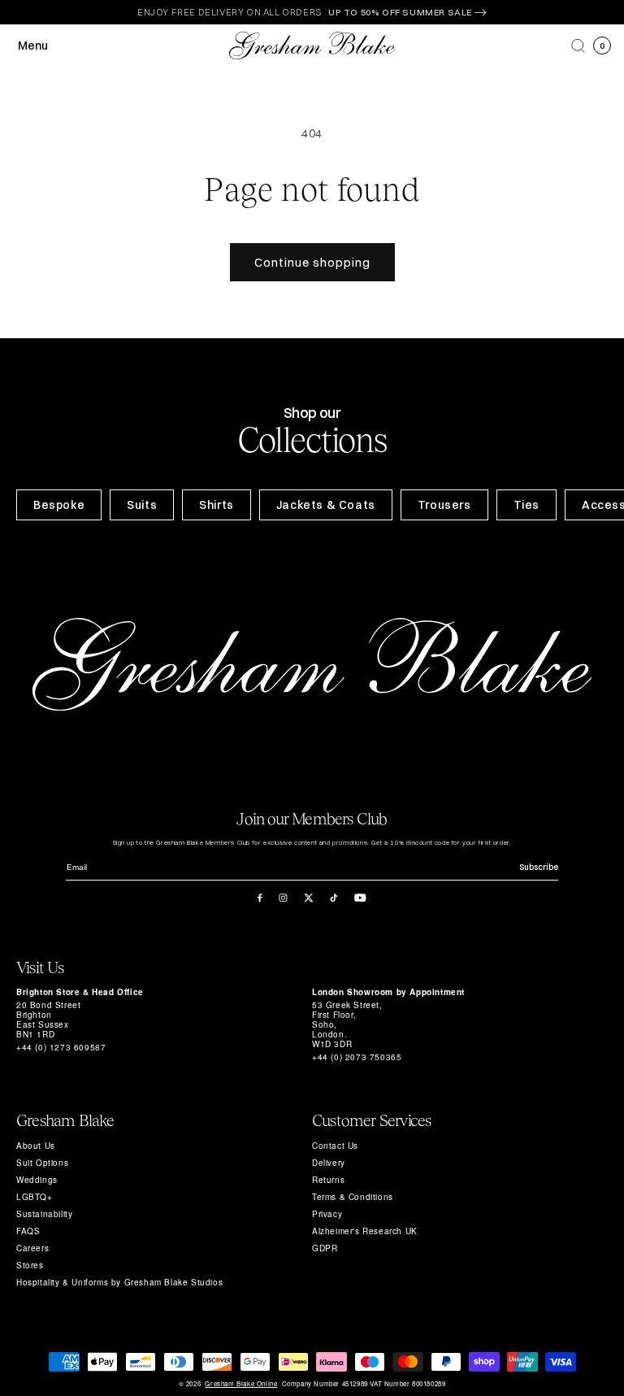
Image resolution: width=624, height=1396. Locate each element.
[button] (578, 46)
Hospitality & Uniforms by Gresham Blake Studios (119, 1282)
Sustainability (44, 1214)
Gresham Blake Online (241, 1384)
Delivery (328, 1162)
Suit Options (42, 1162)
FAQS (28, 1231)
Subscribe (538, 867)
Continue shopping (312, 262)
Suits (142, 505)
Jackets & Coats (325, 505)
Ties (527, 505)
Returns (328, 1179)
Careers (32, 1248)
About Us (35, 1145)
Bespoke (58, 505)
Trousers (444, 505)
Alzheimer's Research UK (365, 1231)
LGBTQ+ (34, 1196)
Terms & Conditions (352, 1196)
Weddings (37, 1179)
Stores (30, 1265)
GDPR (324, 1248)
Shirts (216, 505)
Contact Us (335, 1145)
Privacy (327, 1214)
